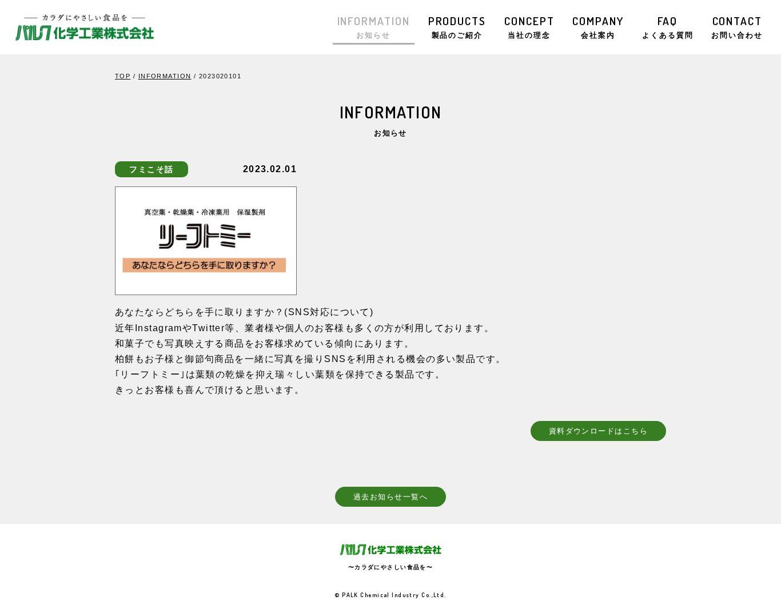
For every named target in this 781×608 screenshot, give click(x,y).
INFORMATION (373, 26)
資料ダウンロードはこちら (598, 430)
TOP (122, 76)
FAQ (668, 26)
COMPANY (597, 26)
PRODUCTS (457, 26)
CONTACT (737, 26)
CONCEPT (529, 26)
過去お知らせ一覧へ (390, 496)
